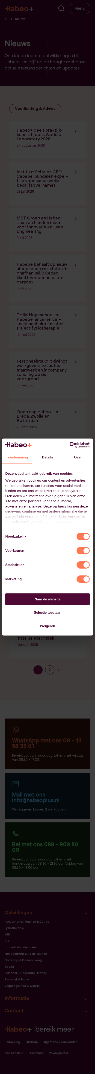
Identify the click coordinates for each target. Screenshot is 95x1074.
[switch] (83, 550)
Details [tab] (47, 457)
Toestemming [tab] (17, 457)
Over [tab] (78, 457)
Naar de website (47, 599)
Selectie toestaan (47, 612)
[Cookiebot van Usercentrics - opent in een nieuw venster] (69, 445)
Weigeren (47, 626)
